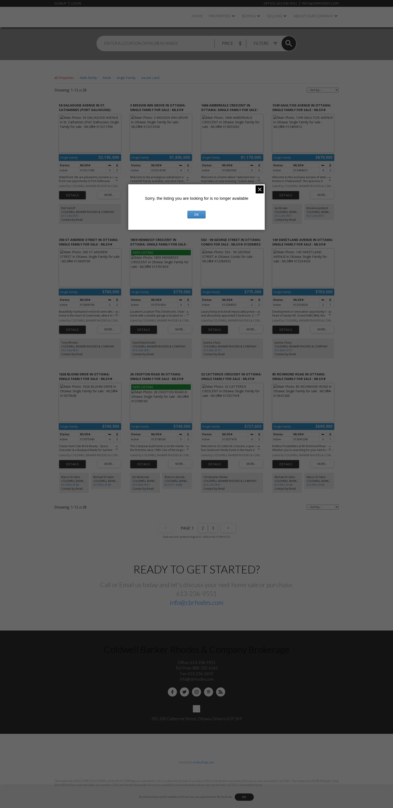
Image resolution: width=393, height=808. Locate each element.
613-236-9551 (70, 216)
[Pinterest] (208, 692)
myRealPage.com (203, 762)
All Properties (64, 78)
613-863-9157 (212, 350)
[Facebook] (172, 692)
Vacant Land (150, 78)
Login (76, 3)
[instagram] (196, 692)
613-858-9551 (141, 485)
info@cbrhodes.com (196, 602)
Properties (220, 16)
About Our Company (313, 16)
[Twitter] (184, 692)
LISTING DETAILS (72, 195)
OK (244, 797)
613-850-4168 (70, 485)
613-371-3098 (173, 485)
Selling (274, 16)
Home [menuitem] (197, 16)
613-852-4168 (102, 485)
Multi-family (88, 78)
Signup (60, 3)
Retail (107, 78)
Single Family (126, 78)
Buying (249, 16)
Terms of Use (224, 796)
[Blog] (220, 692)
